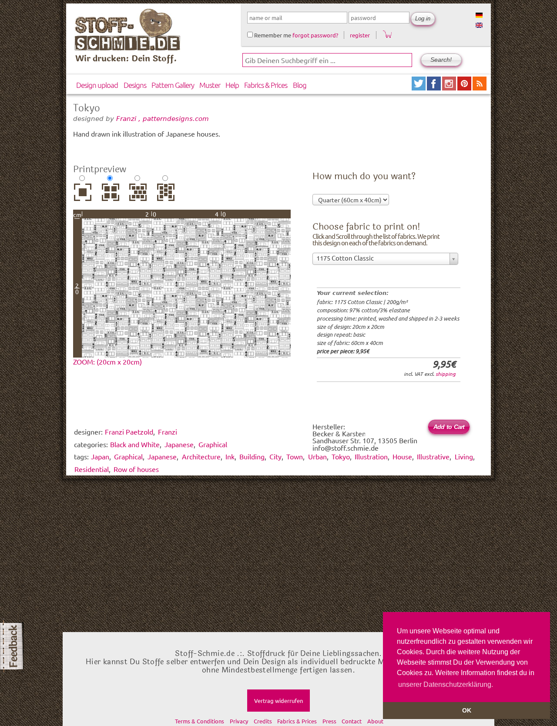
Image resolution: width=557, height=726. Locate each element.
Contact (352, 721)
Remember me (272, 35)
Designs (135, 85)
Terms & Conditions (199, 721)
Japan (100, 456)
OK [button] (466, 710)
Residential (91, 469)
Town (294, 456)
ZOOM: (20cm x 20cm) (107, 361)
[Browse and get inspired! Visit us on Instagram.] (449, 87)
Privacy (239, 721)
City (275, 456)
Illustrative (433, 456)
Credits (263, 721)
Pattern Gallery (172, 85)
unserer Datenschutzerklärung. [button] (445, 684)
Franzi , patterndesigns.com (162, 118)
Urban (317, 456)
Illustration (371, 456)
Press (329, 721)
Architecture (201, 456)
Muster (209, 85)
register (360, 35)
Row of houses (136, 469)
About (375, 721)
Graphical (128, 456)
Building (252, 456)
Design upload (97, 85)
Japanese (162, 456)
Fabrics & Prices (265, 85)
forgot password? (315, 35)
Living (464, 456)
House (402, 456)
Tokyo (341, 456)
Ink (230, 456)
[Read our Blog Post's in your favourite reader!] (480, 87)
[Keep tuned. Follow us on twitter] (419, 87)
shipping (446, 373)
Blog (299, 85)
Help (232, 85)
